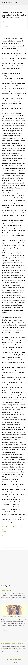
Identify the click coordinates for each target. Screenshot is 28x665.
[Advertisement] (14, 566)
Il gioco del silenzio (6, 590)
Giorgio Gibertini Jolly (10, 2)
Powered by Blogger (15, 659)
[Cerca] (26, 2)
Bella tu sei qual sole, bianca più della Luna (12, 643)
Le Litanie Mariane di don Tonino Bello (11, 616)
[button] (3, 22)
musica (4, 531)
